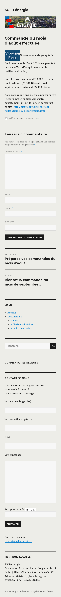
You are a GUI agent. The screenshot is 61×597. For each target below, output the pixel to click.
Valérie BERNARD (17, 118)
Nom (8, 194)
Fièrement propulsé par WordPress (36, 591)
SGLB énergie (16, 10)
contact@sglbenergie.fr (18, 541)
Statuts (14, 320)
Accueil (12, 312)
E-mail (9, 208)
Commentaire (13, 152)
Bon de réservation (21, 328)
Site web (10, 222)
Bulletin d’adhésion (21, 324)
